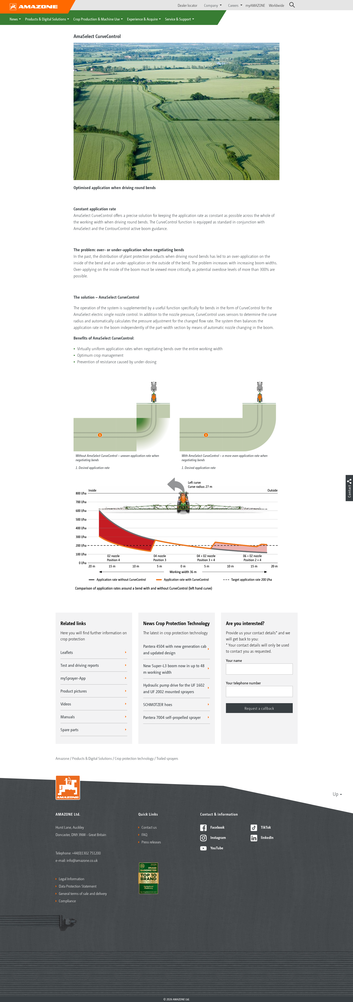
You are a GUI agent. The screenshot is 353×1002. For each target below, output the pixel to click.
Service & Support (178, 19)
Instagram (218, 837)
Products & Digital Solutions (45, 19)
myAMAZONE (255, 5)
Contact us (149, 827)
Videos (65, 704)
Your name (234, 660)
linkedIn (267, 837)
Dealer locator (187, 5)
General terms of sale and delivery (83, 893)
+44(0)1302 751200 (86, 853)
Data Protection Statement (77, 886)
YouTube (216, 848)
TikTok (265, 827)
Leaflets (66, 652)
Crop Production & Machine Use (96, 19)
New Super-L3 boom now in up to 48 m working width (173, 669)
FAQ (144, 834)
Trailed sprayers (167, 758)
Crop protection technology (134, 758)
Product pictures (73, 691)
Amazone (62, 758)
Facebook (217, 827)
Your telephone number (243, 683)
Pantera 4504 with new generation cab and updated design (174, 649)
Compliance (67, 900)
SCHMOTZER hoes (157, 704)
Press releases (151, 842)
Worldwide (276, 5)
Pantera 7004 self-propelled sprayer (172, 717)
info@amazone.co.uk (82, 860)
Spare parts (69, 729)
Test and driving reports (79, 665)
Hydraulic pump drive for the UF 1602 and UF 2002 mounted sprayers (173, 688)
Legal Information (71, 878)
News (14, 19)
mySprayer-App (73, 678)
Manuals (67, 717)
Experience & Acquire (142, 19)
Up (335, 793)
